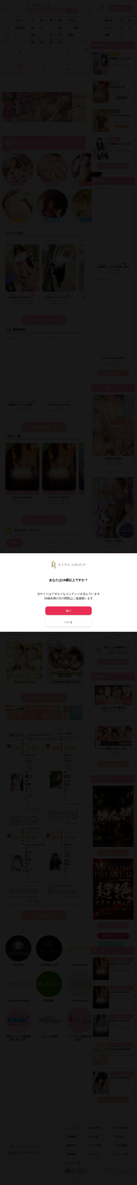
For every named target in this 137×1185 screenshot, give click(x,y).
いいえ (69, 622)
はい (68, 610)
